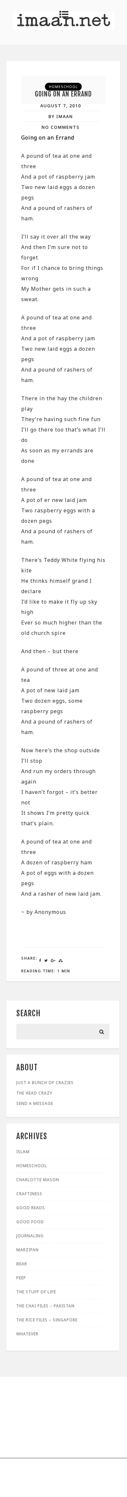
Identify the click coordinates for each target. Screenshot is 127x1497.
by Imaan (61, 116)
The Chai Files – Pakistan (45, 1306)
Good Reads (30, 1208)
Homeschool (63, 86)
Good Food (30, 1222)
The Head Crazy (34, 1093)
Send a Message (34, 1103)
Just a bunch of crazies (45, 1082)
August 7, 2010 (60, 106)
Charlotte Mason (37, 1179)
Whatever (27, 1334)
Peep (21, 1278)
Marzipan (27, 1250)
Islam (23, 1151)
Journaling (30, 1236)
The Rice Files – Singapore (47, 1320)
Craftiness (29, 1193)
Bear (21, 1264)
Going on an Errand (63, 94)
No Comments (61, 127)
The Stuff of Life (36, 1292)
